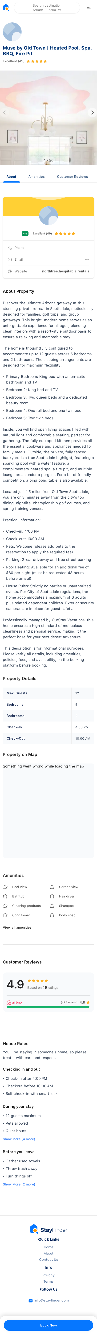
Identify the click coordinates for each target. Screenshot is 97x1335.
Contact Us (48, 1260)
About (11, 177)
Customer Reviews (72, 177)
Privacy (49, 1275)
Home (48, 1247)
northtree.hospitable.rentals (65, 271)
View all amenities (17, 927)
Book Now (48, 1325)
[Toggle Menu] (89, 7)
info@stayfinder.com (51, 1300)
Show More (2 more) (19, 1184)
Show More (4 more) (19, 1139)
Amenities (36, 177)
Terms (48, 1282)
